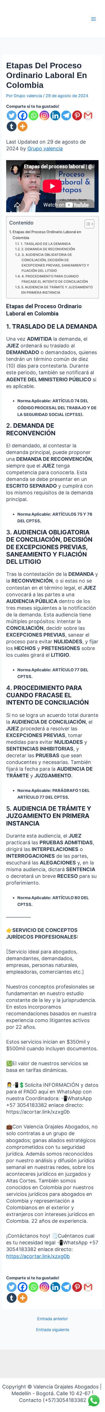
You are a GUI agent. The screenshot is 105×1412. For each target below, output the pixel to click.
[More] (22, 126)
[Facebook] (22, 115)
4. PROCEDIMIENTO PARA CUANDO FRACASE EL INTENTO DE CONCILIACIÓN (55, 279)
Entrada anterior (52, 1319)
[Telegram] (66, 115)
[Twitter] (12, 115)
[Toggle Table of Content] (86, 224)
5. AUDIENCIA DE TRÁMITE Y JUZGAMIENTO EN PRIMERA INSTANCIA (57, 289)
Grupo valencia (45, 148)
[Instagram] (44, 115)
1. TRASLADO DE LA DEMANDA (45, 244)
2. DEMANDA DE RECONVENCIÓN (48, 249)
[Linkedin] (55, 115)
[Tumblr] (12, 126)
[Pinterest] (77, 115)
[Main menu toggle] (93, 19)
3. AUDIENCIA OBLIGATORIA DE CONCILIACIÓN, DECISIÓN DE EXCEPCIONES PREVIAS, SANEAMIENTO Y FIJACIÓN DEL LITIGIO (55, 263)
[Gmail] (88, 115)
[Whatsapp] (33, 115)
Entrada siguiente (52, 1330)
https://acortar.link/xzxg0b (38, 1256)
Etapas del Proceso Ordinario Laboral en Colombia (47, 235)
